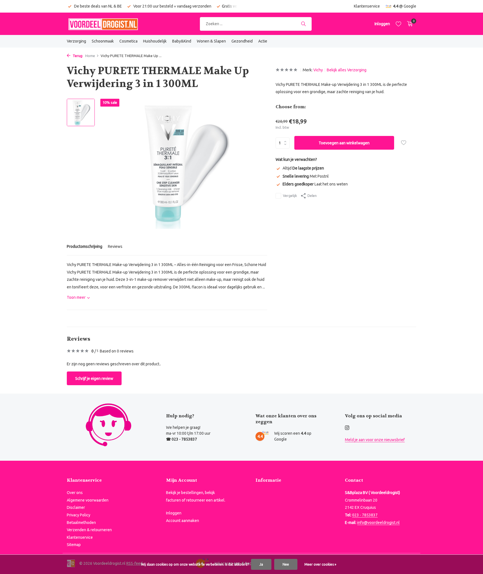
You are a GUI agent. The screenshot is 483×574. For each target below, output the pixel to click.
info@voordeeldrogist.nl (378, 522)
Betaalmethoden (81, 522)
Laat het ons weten (315, 184)
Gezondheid (242, 41)
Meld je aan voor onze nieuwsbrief (375, 439)
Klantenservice (367, 6)
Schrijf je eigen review (94, 378)
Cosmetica (128, 41)
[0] (408, 23)
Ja (261, 564)
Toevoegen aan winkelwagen (344, 143)
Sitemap (74, 544)
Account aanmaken (182, 520)
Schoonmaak (103, 41)
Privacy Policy (78, 515)
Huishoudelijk (155, 41)
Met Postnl (306, 176)
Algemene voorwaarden (87, 500)
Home (90, 56)
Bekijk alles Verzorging (346, 70)
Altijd (303, 168)
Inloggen (173, 513)
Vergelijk (290, 195)
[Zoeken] (303, 24)
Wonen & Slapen (211, 41)
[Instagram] (347, 428)
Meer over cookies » (320, 564)
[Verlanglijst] (398, 24)
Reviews (115, 246)
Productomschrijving (84, 246)
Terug (77, 56)
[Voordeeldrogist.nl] (103, 24)
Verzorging (76, 41)
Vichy (318, 70)
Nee (286, 564)
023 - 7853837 (365, 515)
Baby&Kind (181, 41)
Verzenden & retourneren (89, 530)
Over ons (75, 492)
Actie (262, 41)
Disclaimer (76, 507)
